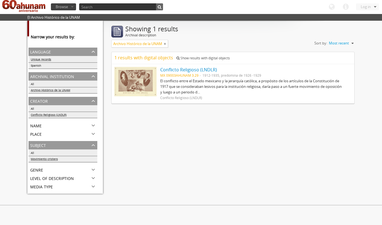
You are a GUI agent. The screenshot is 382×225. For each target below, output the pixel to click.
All (32, 84)
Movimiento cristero (44, 159)
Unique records (41, 59)
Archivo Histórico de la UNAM (50, 90)
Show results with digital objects (205, 58)
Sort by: (320, 43)
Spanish (36, 65)
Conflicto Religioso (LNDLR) (49, 115)
